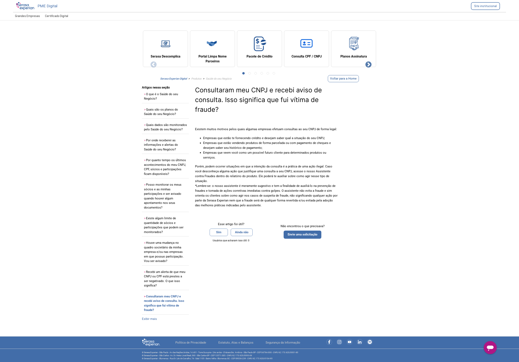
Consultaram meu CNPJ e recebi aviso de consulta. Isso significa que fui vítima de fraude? (164, 303)
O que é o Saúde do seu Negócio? (161, 96)
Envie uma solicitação (302, 234)
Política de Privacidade (190, 342)
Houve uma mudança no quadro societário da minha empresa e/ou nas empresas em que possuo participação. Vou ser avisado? (163, 252)
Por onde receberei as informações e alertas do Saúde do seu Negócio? (161, 144)
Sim (218, 232)
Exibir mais (149, 319)
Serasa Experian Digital (173, 78)
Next (367, 63)
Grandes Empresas (27, 16)
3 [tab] (256, 74)
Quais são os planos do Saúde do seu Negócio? (161, 112)
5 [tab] (269, 74)
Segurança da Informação (283, 342)
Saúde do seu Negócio (219, 78)
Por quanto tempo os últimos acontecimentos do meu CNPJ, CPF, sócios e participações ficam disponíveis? (165, 167)
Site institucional (485, 6)
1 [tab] (244, 74)
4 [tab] (263, 74)
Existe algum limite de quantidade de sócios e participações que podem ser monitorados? (163, 225)
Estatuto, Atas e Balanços (235, 342)
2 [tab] (250, 74)
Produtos (196, 78)
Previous (152, 63)
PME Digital (47, 6)
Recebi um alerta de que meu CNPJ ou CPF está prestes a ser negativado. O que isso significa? (164, 278)
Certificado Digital (56, 16)
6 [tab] (275, 74)
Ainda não (241, 232)
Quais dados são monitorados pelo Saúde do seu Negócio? (165, 127)
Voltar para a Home (343, 78)
